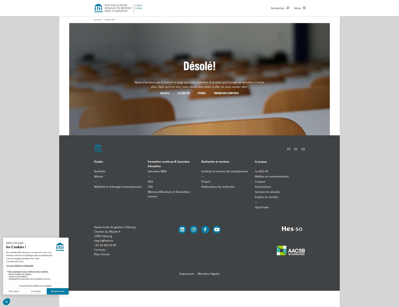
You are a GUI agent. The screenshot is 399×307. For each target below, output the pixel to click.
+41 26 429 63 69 (105, 245)
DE (296, 149)
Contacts (100, 249)
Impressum (187, 273)
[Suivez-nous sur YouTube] (217, 229)
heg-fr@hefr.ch (103, 240)
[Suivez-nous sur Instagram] (194, 229)
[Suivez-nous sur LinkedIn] (182, 229)
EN (303, 149)
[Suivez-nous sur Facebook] (205, 229)
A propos (261, 161)
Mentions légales (209, 273)
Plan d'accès (102, 254)
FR (288, 149)
